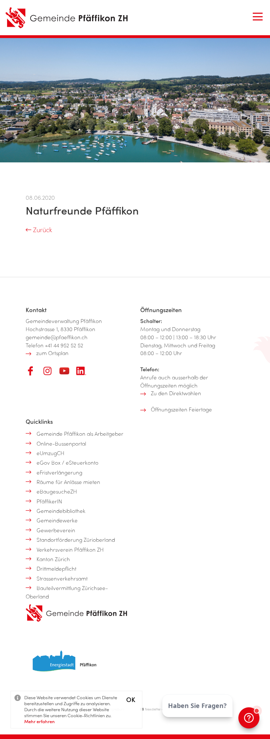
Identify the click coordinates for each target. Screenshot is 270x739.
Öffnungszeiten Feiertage (181, 409)
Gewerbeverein (56, 530)
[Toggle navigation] (257, 16)
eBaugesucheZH (57, 491)
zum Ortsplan (52, 353)
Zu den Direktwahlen (176, 393)
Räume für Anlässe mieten (68, 482)
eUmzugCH (50, 453)
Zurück (41, 229)
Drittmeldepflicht (56, 568)
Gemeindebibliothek (61, 511)
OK (130, 699)
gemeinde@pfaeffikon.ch (57, 337)
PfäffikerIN (49, 501)
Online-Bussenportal (61, 443)
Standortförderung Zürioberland (76, 540)
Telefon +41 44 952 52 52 (54, 345)
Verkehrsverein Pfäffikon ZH (70, 549)
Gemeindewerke (57, 520)
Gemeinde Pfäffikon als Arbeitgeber (80, 433)
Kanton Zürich (53, 559)
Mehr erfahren (39, 721)
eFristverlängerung (59, 472)
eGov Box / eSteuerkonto (67, 462)
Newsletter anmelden (160, 709)
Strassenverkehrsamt (62, 578)
